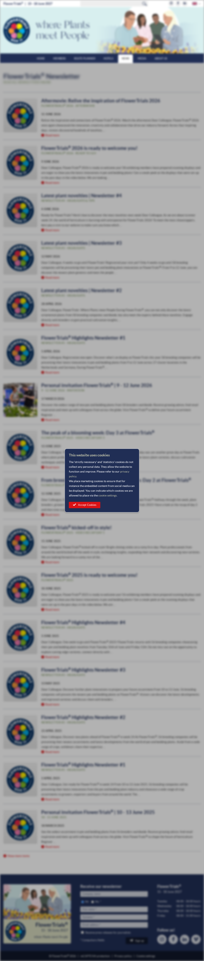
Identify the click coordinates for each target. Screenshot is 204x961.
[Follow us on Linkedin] (185, 3)
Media (142, 58)
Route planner (84, 58)
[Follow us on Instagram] (171, 3)
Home (41, 58)
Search (144, 3)
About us (161, 58)
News (125, 58)
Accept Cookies (87, 504)
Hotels (108, 58)
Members (59, 58)
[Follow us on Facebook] (178, 3)
